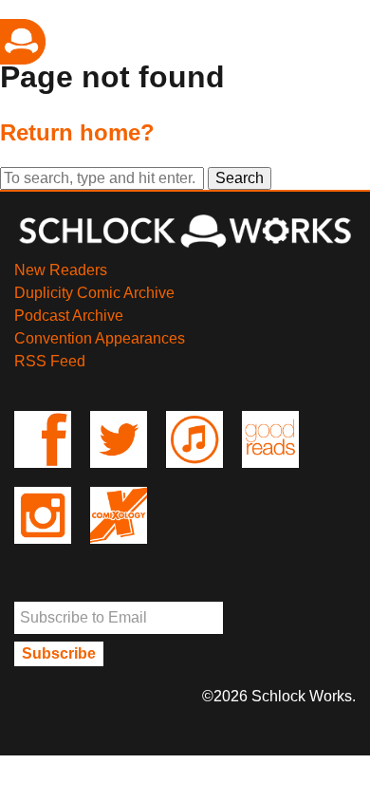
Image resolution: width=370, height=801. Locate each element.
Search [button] (239, 178)
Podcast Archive (68, 315)
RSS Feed (49, 361)
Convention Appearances (99, 338)
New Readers (60, 270)
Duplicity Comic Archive (94, 293)
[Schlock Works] (184, 247)
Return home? (77, 132)
